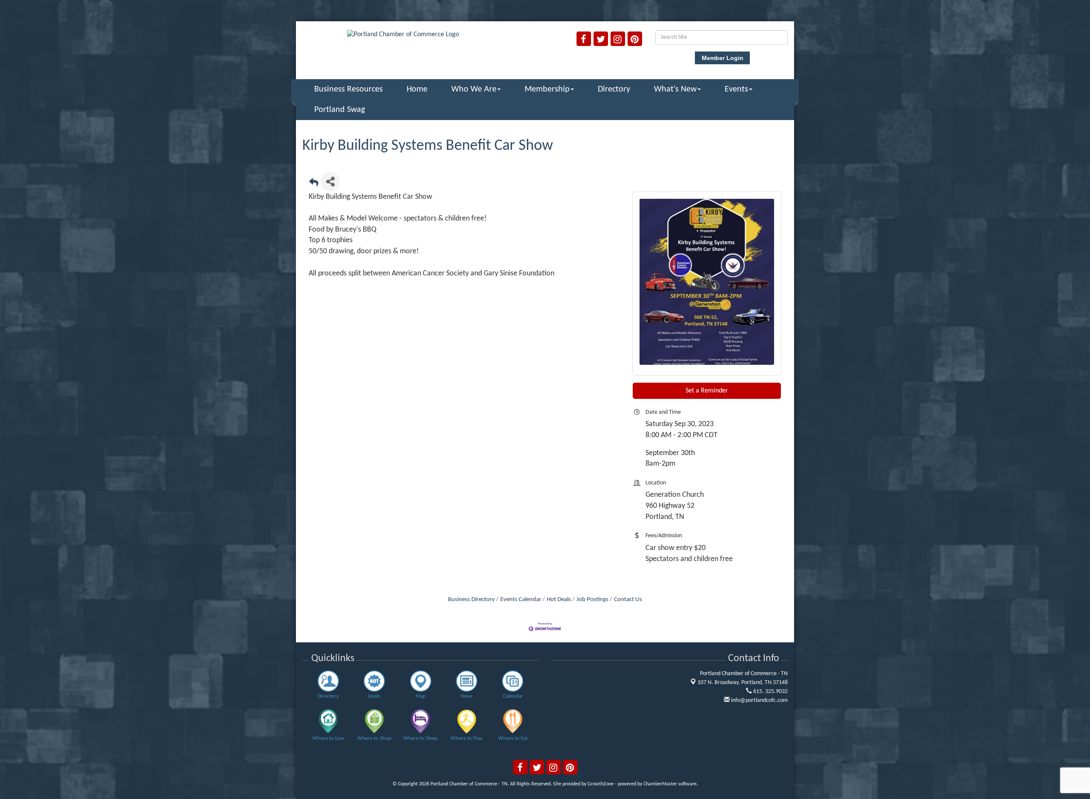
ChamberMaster (660, 784)
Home (417, 89)
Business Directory (471, 599)
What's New (675, 89)
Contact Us (628, 599)
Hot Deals (559, 599)
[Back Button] (313, 184)
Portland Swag (339, 110)
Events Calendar (520, 599)
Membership (547, 89)
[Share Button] (330, 181)
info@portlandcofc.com (759, 700)
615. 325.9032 (770, 691)
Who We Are (473, 89)
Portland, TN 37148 (742, 682)
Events (736, 89)
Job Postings (592, 599)
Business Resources (348, 89)
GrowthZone (601, 784)
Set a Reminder (707, 390)
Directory (614, 89)
